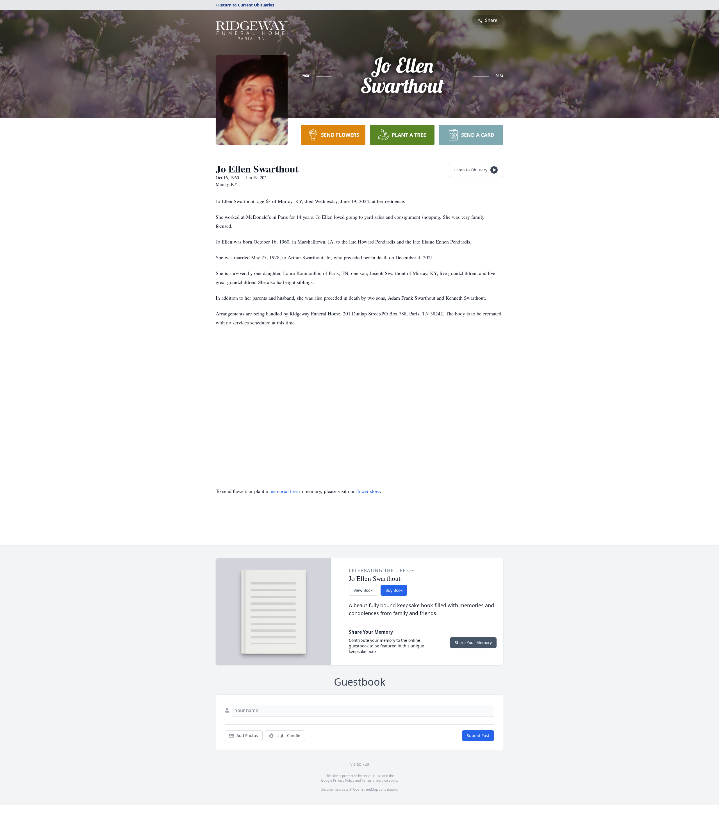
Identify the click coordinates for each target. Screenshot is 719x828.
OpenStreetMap (365, 789)
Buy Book (393, 590)
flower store (368, 491)
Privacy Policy (343, 780)
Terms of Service (375, 780)
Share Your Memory (473, 642)
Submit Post (478, 735)
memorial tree (283, 491)
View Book (363, 590)
